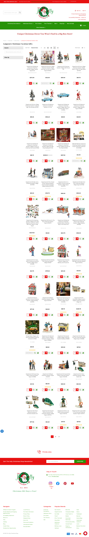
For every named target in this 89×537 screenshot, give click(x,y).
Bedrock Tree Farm (80, 526)
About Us (83, 17)
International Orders (28, 524)
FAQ (4, 519)
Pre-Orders (38, 23)
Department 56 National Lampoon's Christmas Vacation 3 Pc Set (47, 106)
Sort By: (27, 47)
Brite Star (68, 509)
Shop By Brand (26, 526)
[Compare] (36, 83)
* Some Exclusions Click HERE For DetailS (40, 1)
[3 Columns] (51, 47)
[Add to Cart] (46, 122)
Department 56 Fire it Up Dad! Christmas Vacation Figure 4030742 (63, 412)
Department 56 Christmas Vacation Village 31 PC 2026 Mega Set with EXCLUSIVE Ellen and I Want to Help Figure (32, 223)
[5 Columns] (58, 47)
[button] (24, 485)
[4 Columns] (54, 47)
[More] (20, 24)
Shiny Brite (57, 520)
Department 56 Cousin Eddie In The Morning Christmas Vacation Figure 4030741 (79, 412)
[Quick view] (33, 83)
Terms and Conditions (28, 522)
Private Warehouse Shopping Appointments (78, 14)
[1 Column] (44, 47)
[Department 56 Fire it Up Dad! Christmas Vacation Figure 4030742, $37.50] (63, 402)
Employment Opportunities (9, 528)
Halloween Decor (27, 23)
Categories (47, 506)
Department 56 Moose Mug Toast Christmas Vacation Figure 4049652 (32, 375)
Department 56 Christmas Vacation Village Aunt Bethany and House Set (63, 261)
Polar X (56, 516)
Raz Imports (57, 509)
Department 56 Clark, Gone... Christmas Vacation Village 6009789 (32, 183)
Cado (77, 509)
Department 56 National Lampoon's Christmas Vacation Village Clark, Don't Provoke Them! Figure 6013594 (63, 107)
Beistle (67, 516)
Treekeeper (79, 514)
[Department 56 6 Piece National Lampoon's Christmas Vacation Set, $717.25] (32, 402)
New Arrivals (70, 23)
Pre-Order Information (28, 511)
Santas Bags (79, 518)
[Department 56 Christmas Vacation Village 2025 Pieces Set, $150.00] (63, 58)
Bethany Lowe (58, 526)
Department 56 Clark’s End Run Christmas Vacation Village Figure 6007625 (79, 183)
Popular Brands (60, 506)
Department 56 (58, 511)
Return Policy (26, 516)
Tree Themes (47, 23)
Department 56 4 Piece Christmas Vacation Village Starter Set (79, 375)
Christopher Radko (70, 511)
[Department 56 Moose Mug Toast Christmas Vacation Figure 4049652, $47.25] (32, 365)
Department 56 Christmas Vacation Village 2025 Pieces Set (63, 68)
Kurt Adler (57, 514)
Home (4, 40)
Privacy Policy (26, 514)
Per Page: (77, 47)
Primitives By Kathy (70, 521)
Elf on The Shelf (58, 518)
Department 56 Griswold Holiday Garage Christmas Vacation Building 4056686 (63, 337)
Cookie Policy (6, 526)
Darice (77, 511)
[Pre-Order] (30, 83)
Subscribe (80, 461)
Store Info (25, 520)
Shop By (62, 23)
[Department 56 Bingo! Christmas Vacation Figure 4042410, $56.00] (48, 365)
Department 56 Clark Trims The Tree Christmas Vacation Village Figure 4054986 (78, 337)
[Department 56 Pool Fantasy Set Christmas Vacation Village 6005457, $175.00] (48, 251)
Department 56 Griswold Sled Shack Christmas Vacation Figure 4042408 (63, 375)
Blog (4, 524)
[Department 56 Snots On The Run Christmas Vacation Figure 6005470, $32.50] (48, 211)
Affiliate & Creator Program (9, 509)
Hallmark (57, 528)
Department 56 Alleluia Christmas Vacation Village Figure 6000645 (48, 299)
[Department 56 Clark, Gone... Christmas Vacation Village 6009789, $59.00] (32, 173)
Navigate (6, 506)
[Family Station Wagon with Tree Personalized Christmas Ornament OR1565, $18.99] (32, 327)
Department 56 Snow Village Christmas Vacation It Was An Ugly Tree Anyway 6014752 (32, 106)
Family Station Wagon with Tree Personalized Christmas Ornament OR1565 (32, 337)
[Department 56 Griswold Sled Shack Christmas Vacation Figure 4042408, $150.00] (63, 365)
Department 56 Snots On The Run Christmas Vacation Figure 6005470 (48, 222)
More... (78, 528)
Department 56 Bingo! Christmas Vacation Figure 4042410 (48, 375)
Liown (77, 524)
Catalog (5, 521)
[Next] (59, 436)
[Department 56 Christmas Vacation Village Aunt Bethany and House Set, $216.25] (63, 251)
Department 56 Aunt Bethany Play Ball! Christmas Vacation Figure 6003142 (79, 261)
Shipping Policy (26, 518)
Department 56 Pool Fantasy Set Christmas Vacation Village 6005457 (47, 261)
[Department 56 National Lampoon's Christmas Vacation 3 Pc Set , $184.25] (48, 96)
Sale (55, 23)
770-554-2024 (55, 476)
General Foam (69, 524)
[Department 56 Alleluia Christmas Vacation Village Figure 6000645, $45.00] (48, 289)
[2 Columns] (48, 47)
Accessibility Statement (74, 17)
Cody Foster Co (69, 514)
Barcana (78, 516)
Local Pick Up (26, 509)
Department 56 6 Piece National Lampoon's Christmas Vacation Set (32, 412)
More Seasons (40, 27)
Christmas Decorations (14, 23)
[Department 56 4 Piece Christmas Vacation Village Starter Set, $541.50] (79, 365)
